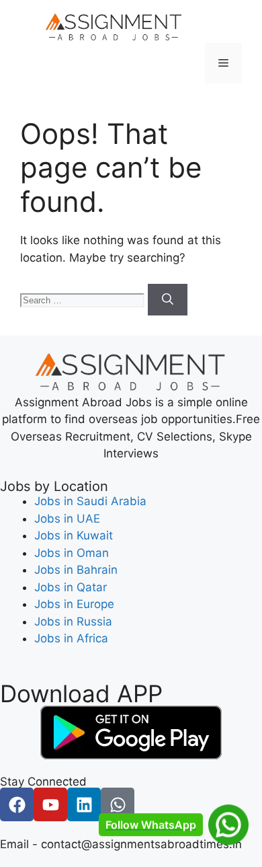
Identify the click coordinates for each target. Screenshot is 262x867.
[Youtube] (50, 804)
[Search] (167, 300)
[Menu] (223, 63)
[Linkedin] (84, 804)
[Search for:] (84, 299)
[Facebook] (17, 804)
